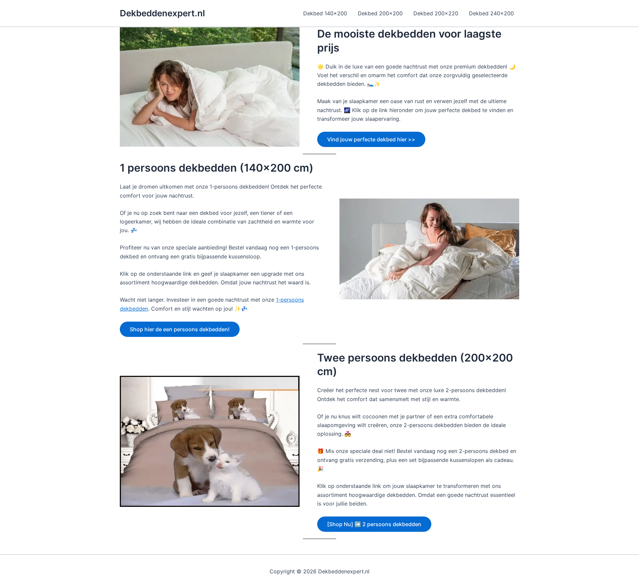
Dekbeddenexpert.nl (162, 13)
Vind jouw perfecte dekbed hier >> (371, 139)
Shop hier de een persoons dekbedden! (180, 329)
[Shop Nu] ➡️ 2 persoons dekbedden (374, 524)
